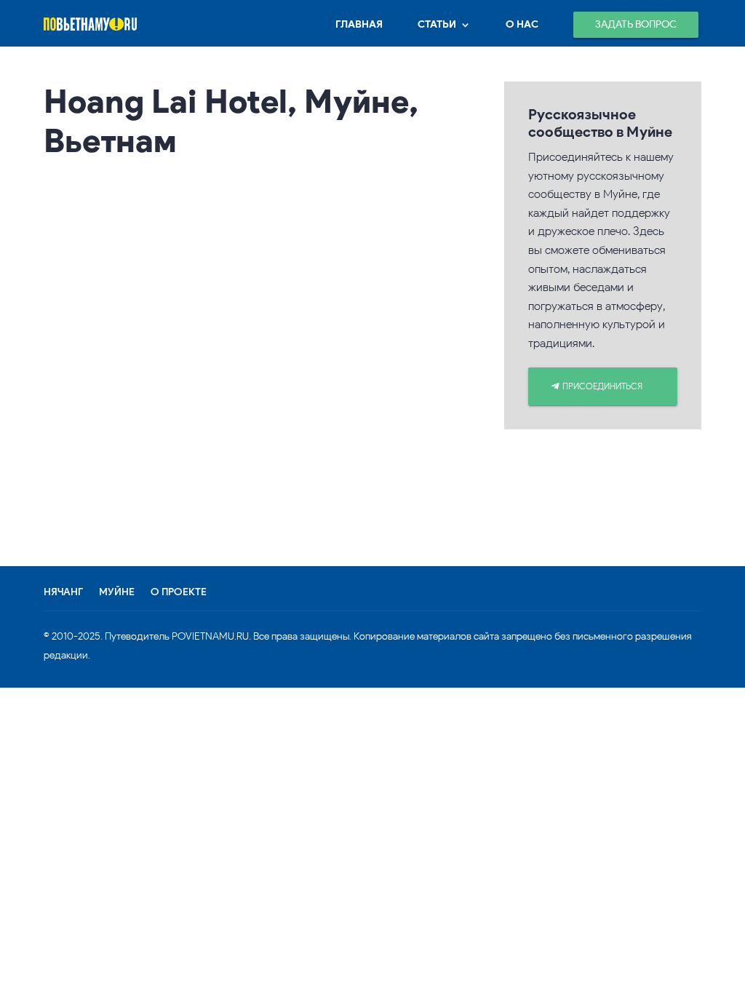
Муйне (117, 592)
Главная (359, 24)
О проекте (179, 592)
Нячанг (63, 592)
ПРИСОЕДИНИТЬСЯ (602, 386)
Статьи (437, 24)
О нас (522, 24)
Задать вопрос (636, 24)
